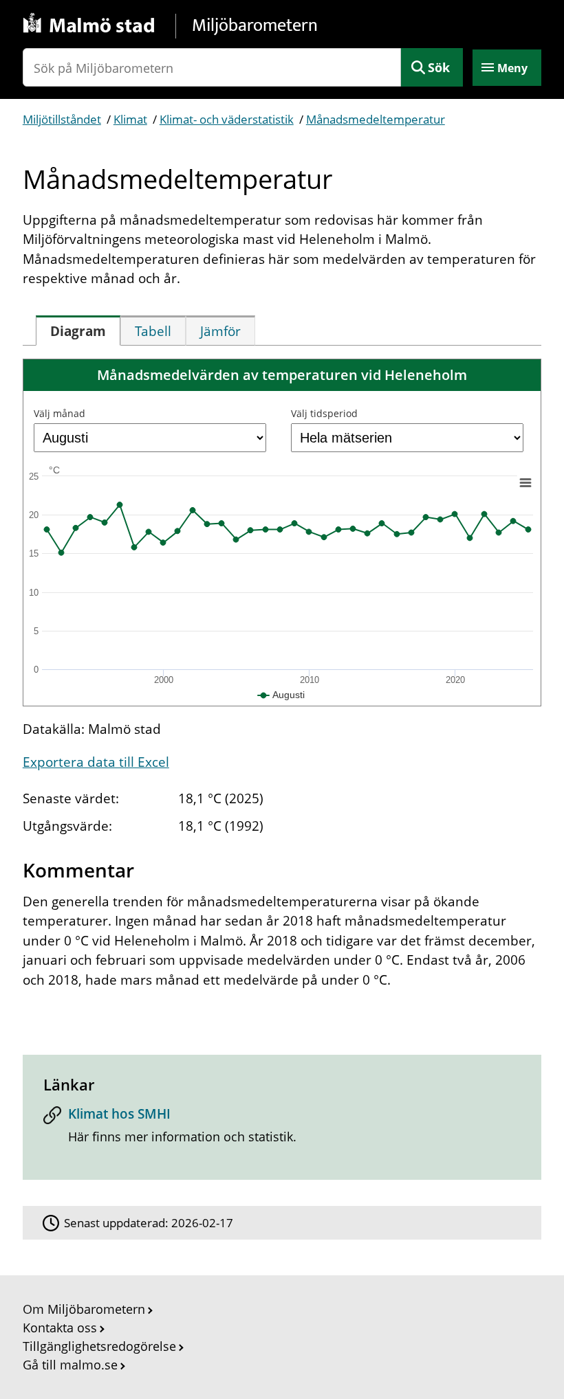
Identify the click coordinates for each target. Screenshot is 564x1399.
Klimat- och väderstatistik (227, 119)
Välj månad (59, 413)
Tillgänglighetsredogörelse (99, 1346)
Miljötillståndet (62, 119)
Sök (439, 67)
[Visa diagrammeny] (525, 483)
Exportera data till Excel (96, 762)
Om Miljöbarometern (84, 1309)
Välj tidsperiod (324, 413)
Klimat (130, 119)
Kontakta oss (60, 1327)
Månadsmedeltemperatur (375, 119)
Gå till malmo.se (70, 1364)
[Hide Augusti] (281, 694)
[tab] (78, 330)
